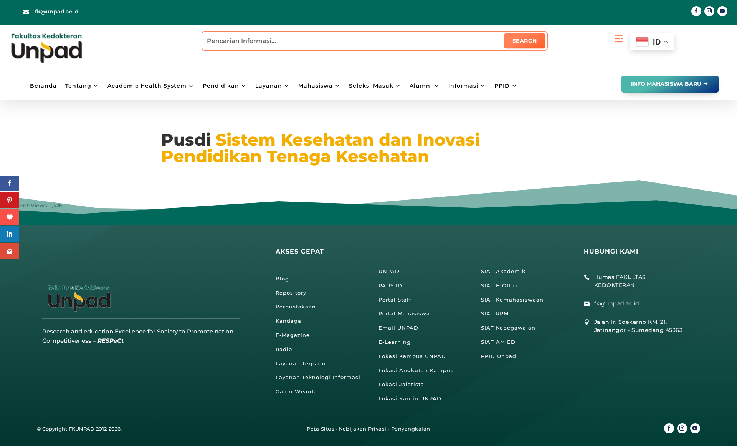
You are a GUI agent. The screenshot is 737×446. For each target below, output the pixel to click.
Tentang (78, 86)
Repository (291, 293)
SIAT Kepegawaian (508, 328)
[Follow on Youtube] (722, 11)
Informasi (463, 86)
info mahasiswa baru (666, 83)
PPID (502, 86)
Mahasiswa (315, 86)
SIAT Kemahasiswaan (512, 300)
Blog (282, 278)
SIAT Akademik (503, 271)
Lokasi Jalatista (401, 384)
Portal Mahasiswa (404, 313)
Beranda (43, 86)
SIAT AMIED (498, 342)
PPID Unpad (498, 356)
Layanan (268, 86)
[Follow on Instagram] (709, 11)
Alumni (421, 86)
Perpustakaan (296, 306)
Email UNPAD (398, 328)
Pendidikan (221, 86)
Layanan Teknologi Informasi (318, 377)
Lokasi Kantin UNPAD (409, 398)
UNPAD (389, 271)
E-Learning (394, 342)
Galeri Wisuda (296, 391)
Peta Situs (320, 429)
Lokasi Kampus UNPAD (412, 356)
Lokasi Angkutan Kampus (416, 370)
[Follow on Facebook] (696, 11)
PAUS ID (390, 285)
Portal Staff (394, 300)
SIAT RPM (495, 313)
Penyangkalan (410, 429)
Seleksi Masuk (371, 86)
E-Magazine (293, 335)
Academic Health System (147, 86)
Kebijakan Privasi (363, 429)
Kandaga (288, 321)
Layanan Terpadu (301, 363)
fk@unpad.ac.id (57, 11)
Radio (284, 349)
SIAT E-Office (500, 285)
